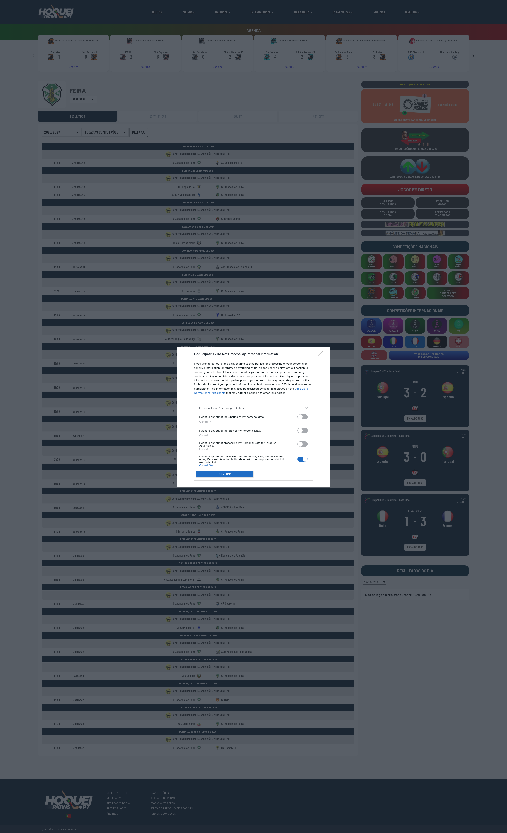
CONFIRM (224, 474)
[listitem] (253, 408)
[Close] (322, 354)
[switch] (302, 416)
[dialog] (253, 417)
